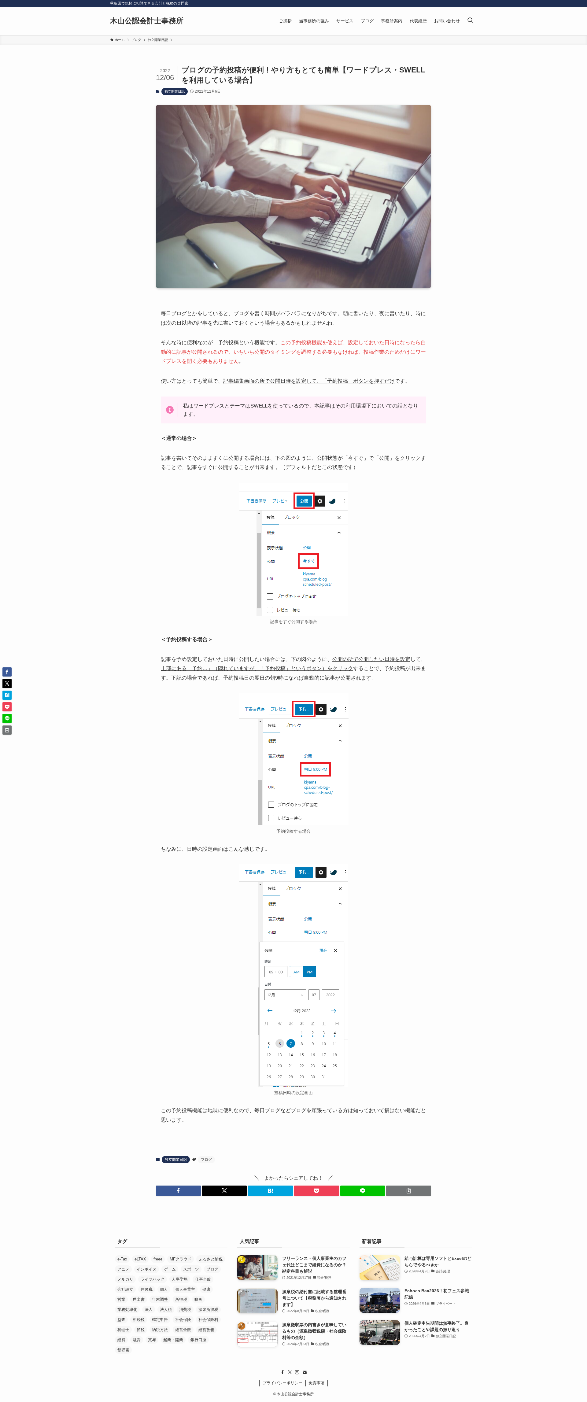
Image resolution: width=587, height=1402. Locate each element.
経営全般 (183, 1329)
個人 (164, 1289)
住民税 (147, 1289)
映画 (198, 1299)
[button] (178, 1191)
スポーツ (191, 1269)
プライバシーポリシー (282, 1383)
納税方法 (160, 1329)
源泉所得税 (208, 1309)
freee (157, 1259)
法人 (149, 1309)
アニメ (123, 1269)
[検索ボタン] (470, 21)
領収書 (123, 1350)
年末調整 (160, 1299)
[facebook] (282, 1372)
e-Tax (122, 1259)
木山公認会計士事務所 (146, 20)
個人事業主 (185, 1289)
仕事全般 (203, 1279)
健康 (206, 1289)
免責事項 (316, 1383)
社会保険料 (208, 1319)
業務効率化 (127, 1309)
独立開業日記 (174, 91)
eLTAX (140, 1259)
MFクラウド (180, 1259)
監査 (121, 1319)
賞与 (152, 1339)
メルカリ (125, 1279)
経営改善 (206, 1329)
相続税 (139, 1319)
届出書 (139, 1299)
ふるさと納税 (211, 1259)
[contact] (304, 1372)
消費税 (185, 1309)
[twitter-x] (290, 1372)
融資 (137, 1339)
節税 (141, 1329)
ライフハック (152, 1279)
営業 (121, 1299)
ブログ (206, 1159)
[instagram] (297, 1372)
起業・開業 (173, 1339)
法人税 (166, 1309)
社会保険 (183, 1319)
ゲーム (170, 1269)
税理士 (123, 1329)
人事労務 (180, 1279)
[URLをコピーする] (408, 1191)
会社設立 (125, 1289)
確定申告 (160, 1319)
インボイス (147, 1269)
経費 (121, 1339)
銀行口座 (198, 1339)
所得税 (181, 1299)
